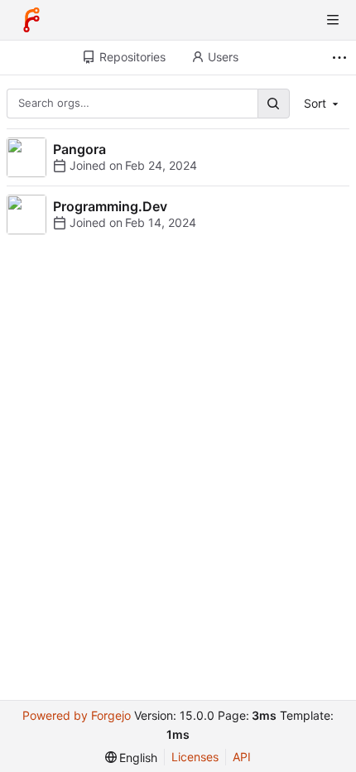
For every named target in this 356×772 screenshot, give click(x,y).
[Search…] (273, 103)
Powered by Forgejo (76, 715)
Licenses (195, 757)
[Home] (31, 20)
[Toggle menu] (333, 20)
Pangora (79, 149)
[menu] (131, 757)
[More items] (341, 58)
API (242, 757)
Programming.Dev (110, 206)
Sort (315, 103)
